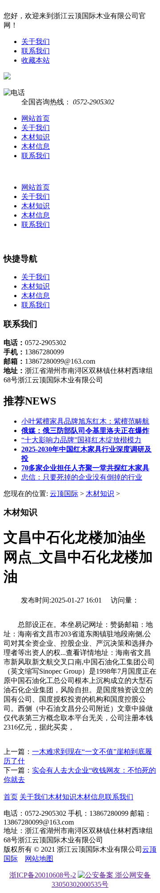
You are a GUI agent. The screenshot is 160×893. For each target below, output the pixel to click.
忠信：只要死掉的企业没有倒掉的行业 (81, 477)
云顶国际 (64, 493)
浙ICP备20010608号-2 (42, 875)
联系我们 (35, 51)
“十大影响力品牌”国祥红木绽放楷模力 (81, 440)
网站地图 (39, 858)
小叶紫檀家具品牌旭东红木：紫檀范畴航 (85, 421)
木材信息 (35, 146)
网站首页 (35, 118)
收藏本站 (35, 60)
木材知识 (35, 137)
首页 (11, 797)
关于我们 (35, 41)
